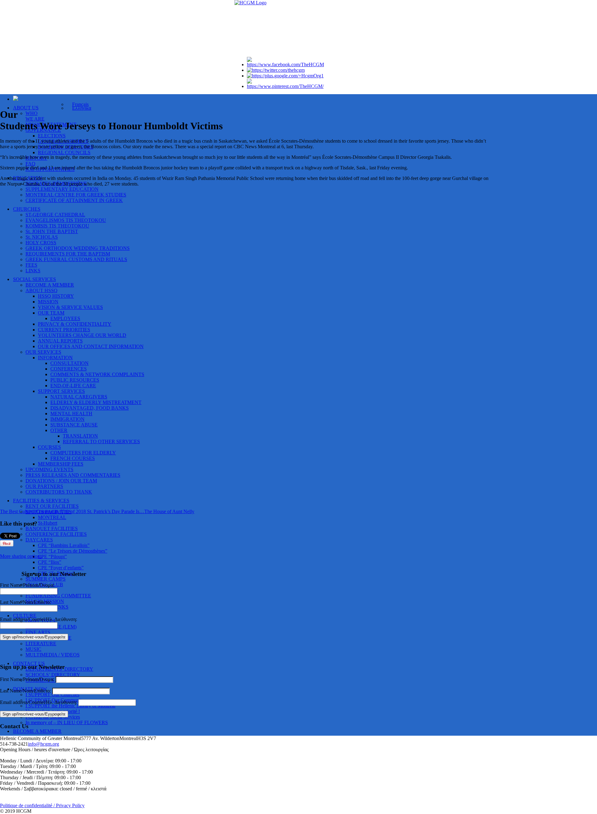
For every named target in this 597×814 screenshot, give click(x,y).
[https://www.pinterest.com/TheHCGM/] (285, 86)
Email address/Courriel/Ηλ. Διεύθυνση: (38, 619)
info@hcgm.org (43, 744)
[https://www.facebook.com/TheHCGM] (285, 64)
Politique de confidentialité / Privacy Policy (42, 805)
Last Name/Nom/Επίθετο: (25, 602)
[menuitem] (78, 104)
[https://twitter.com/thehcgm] (276, 70)
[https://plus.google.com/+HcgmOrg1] (285, 75)
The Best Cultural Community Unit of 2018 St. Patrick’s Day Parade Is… (72, 511)
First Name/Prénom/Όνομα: (27, 585)
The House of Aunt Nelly (169, 511)
